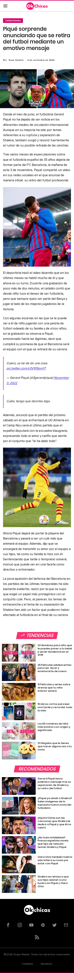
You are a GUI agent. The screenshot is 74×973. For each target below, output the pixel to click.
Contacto (27, 964)
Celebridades (13, 20)
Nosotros (46, 964)
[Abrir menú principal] (5, 6)
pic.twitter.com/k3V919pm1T (26, 368)
